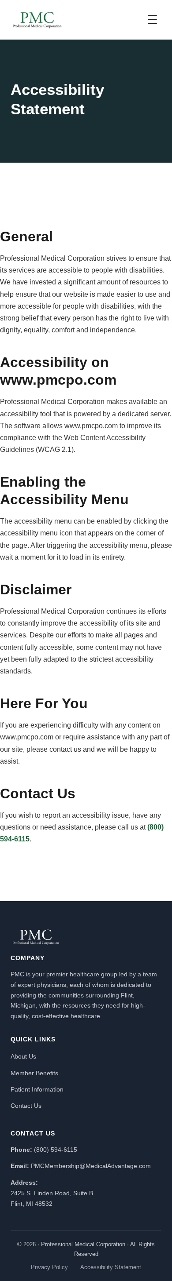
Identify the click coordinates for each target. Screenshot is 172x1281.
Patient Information (37, 1089)
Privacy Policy (49, 1267)
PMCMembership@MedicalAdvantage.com (91, 1165)
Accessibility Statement (110, 1267)
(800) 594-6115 (55, 1149)
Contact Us (26, 1105)
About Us (23, 1056)
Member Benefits (34, 1073)
